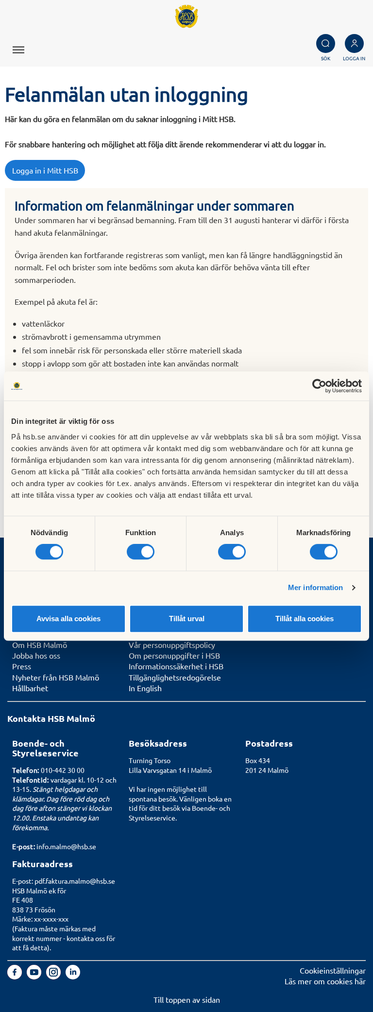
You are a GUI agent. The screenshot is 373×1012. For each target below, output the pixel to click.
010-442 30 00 (63, 770)
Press (21, 666)
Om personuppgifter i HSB (174, 655)
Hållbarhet (30, 688)
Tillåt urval (186, 618)
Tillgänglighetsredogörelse (175, 677)
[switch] (140, 551)
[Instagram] (54, 976)
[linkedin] (73, 976)
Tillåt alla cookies (304, 618)
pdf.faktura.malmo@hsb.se (74, 880)
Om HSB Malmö (39, 644)
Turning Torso (149, 760)
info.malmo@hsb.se (66, 846)
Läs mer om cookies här (325, 981)
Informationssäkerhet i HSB (176, 666)
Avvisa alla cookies (68, 618)
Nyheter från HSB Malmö (55, 677)
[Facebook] (15, 976)
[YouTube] (35, 976)
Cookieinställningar (333, 970)
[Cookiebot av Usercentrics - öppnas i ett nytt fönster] (319, 386)
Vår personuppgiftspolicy (172, 644)
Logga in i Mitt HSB (45, 170)
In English (145, 688)
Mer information (315, 587)
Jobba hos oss (36, 655)
